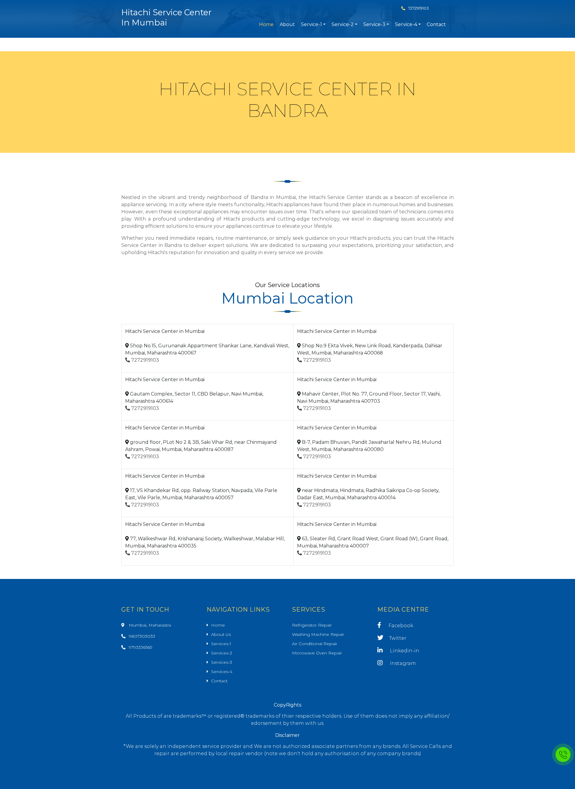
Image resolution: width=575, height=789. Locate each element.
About (287, 24)
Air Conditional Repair (314, 643)
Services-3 (221, 662)
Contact (436, 24)
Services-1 (221, 643)
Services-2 (221, 653)
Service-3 (374, 24)
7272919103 (418, 8)
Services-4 (221, 671)
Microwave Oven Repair (317, 653)
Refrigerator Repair (312, 625)
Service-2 (343, 24)
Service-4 (406, 24)
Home (266, 24)
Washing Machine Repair (318, 634)
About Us (221, 634)
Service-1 (311, 24)
